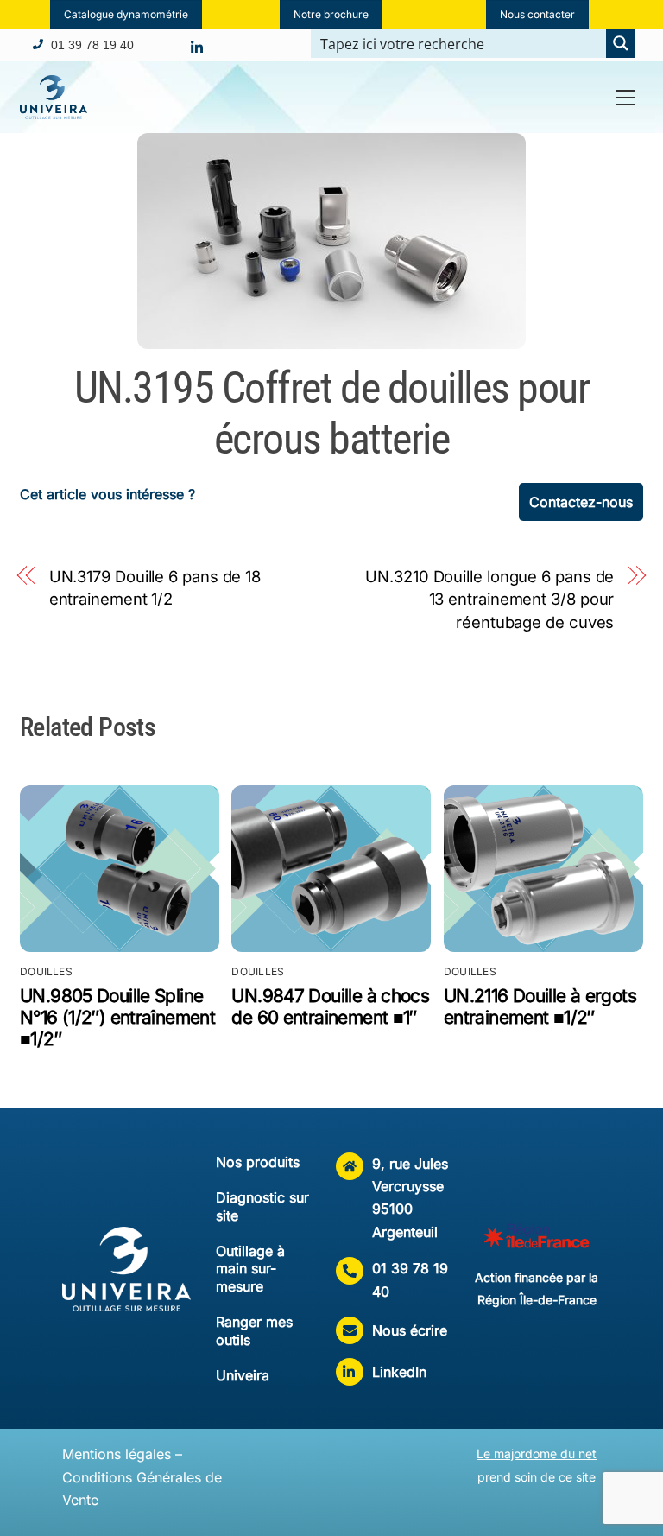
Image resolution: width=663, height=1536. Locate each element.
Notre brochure (331, 14)
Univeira (242, 1375)
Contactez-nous (581, 502)
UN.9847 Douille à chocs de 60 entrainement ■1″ (330, 1006)
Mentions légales (116, 1454)
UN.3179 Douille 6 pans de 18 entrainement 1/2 (155, 587)
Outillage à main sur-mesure (250, 1269)
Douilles (46, 971)
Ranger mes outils (254, 1331)
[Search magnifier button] (620, 43)
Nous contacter (537, 14)
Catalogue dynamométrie (126, 14)
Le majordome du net (537, 1453)
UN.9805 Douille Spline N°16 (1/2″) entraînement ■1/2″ (117, 1017)
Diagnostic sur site (262, 1206)
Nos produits (258, 1162)
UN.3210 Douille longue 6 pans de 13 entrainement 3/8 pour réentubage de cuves (489, 599)
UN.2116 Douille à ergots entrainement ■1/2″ (540, 1006)
